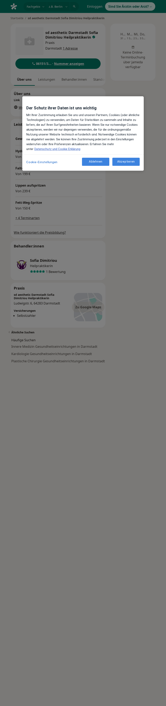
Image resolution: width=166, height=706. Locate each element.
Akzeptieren (126, 161)
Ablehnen (95, 161)
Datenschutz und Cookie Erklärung (57, 149)
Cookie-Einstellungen (41, 162)
